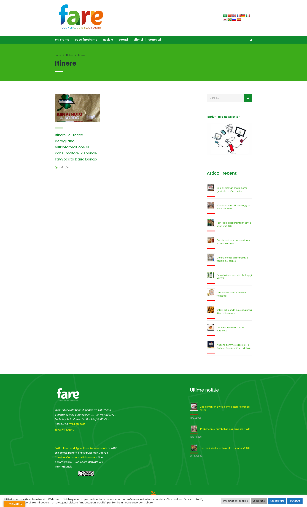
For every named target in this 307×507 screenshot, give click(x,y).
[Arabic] (225, 16)
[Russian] (234, 20)
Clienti (138, 39)
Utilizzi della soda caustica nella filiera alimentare (234, 311)
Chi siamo (62, 39)
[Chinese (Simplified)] (229, 16)
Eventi (123, 39)
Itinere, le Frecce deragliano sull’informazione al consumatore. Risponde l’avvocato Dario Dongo (76, 147)
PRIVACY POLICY (64, 430)
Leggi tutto (259, 501)
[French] (239, 16)
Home (58, 55)
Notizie (108, 39)
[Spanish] (239, 20)
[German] (243, 16)
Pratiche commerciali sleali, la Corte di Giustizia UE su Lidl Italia (234, 346)
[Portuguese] (229, 20)
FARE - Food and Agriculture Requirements (81, 448)
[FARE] (81, 16)
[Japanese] (225, 20)
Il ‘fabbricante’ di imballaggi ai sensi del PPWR (225, 429)
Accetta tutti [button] (277, 501)
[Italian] (248, 16)
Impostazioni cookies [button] (235, 501)
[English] (234, 16)
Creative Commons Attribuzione (75, 457)
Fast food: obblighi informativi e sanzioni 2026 (225, 448)
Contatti (154, 39)
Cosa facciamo (86, 39)
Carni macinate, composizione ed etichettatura (233, 242)
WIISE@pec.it (77, 424)
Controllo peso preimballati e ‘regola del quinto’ (232, 259)
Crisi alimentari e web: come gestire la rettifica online (232, 189)
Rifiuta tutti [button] (294, 501)
